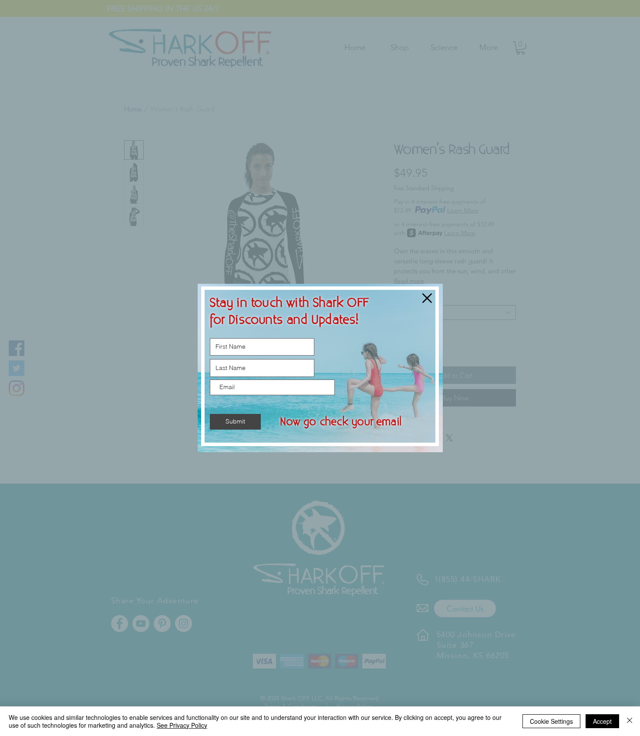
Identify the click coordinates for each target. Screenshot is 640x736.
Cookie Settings (551, 721)
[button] (427, 298)
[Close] (629, 721)
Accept (602, 721)
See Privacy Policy (182, 725)
